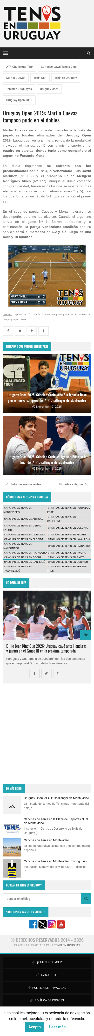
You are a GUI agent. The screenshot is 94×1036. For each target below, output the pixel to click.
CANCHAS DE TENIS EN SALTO (66, 557)
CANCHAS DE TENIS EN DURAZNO (24, 534)
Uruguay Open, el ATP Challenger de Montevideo (56, 798)
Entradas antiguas (71, 484)
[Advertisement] (47, 733)
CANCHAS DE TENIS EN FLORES (67, 534)
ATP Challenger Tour (19, 66)
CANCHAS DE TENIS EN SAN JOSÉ (24, 562)
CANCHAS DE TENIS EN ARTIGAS (23, 519)
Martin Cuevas (15, 78)
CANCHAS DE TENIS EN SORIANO (68, 562)
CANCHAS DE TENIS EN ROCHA (22, 557)
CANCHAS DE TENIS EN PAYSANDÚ (69, 546)
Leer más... (59, 1027)
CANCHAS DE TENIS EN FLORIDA (23, 539)
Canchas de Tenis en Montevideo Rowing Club (55, 861)
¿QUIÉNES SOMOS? (49, 962)
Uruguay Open (49, 89)
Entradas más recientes (25, 484)
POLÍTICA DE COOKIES (49, 1000)
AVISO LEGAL (49, 975)
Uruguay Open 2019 (19, 100)
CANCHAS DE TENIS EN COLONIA (68, 527)
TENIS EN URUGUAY (67, 945)
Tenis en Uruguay (65, 78)
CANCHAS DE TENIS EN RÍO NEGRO (25, 552)
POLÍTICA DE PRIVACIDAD (49, 988)
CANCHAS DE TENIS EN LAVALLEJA (69, 539)
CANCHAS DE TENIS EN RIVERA (67, 552)
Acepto (34, 1027)
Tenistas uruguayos (19, 89)
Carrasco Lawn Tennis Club (59, 66)
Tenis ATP (40, 78)
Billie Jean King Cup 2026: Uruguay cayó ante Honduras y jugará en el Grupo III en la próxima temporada (46, 648)
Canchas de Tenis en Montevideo (46, 840)
